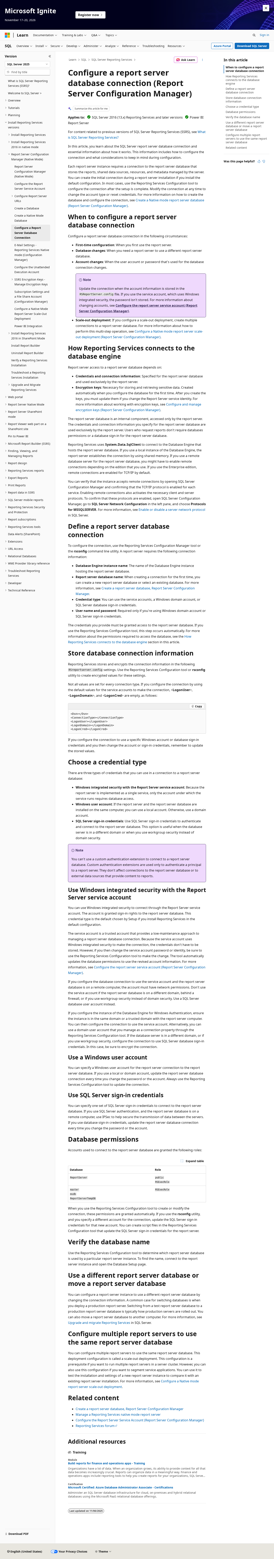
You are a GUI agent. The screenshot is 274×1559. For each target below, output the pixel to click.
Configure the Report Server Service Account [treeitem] (29, 186)
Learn (72, 59)
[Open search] (254, 35)
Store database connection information (244, 99)
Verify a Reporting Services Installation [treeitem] (29, 362)
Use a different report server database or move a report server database (245, 126)
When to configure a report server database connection (245, 69)
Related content (236, 148)
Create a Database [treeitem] (26, 208)
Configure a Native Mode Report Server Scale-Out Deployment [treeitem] (31, 314)
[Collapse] (49, 56)
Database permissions (241, 112)
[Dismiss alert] (266, 8)
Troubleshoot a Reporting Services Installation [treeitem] (28, 375)
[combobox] (27, 64)
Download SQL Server (252, 46)
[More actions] (202, 60)
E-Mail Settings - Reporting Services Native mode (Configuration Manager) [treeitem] (31, 252)
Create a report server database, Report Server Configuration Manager (130, 1409)
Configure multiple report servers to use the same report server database (246, 138)
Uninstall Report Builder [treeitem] (27, 353)
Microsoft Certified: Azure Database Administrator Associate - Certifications (120, 1487)
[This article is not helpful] (263, 161)
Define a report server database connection (240, 90)
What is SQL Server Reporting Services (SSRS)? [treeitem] (28, 83)
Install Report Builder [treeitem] (25, 345)
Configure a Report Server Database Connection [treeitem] (27, 233)
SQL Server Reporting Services (111, 59)
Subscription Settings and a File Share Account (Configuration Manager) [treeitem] (31, 296)
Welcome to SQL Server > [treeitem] (25, 93)
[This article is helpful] (259, 161)
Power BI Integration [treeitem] (28, 326)
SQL (83, 59)
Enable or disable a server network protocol (172, 509)
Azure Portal (222, 46)
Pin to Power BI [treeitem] (18, 436)
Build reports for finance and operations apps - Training (106, 1463)
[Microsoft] (7, 35)
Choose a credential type (242, 107)
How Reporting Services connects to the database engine (243, 79)
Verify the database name (243, 117)
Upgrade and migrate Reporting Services (99, 1322)
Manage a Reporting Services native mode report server (118, 1414)
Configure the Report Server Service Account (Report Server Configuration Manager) (140, 1420)
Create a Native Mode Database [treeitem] (29, 218)
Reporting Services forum (95, 1426)
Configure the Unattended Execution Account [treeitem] (32, 269)
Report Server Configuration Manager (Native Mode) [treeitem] (30, 171)
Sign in (264, 35)
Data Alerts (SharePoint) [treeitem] (24, 534)
